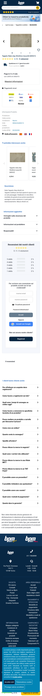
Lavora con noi (12, 595)
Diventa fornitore (12, 603)
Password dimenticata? (21, 309)
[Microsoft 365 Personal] (21, 18)
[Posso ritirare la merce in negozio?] (37, 448)
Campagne (33, 628)
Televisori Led (33, 641)
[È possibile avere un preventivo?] (37, 478)
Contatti (12, 588)
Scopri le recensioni (33, 12)
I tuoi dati (33, 588)
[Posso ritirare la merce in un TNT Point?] (37, 469)
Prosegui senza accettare (14, 687)
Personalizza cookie (23, 682)
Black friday (33, 631)
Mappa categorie (12, 625)
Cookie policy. (17, 677)
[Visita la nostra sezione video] (31, 539)
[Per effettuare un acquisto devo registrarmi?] (37, 388)
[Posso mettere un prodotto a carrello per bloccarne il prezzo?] (37, 420)
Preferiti (33, 590)
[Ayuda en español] (20, 134)
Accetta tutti (9, 682)
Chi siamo (12, 585)
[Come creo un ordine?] (37, 428)
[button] (3, 41)
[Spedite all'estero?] (37, 441)
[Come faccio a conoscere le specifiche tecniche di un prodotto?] (37, 411)
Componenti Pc (33, 643)
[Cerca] (37, 8)
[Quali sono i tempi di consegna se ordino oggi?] (37, 403)
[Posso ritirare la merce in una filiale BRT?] (37, 461)
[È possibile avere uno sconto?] (37, 491)
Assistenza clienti (33, 595)
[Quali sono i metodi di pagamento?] (37, 497)
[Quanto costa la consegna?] (37, 435)
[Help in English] (25, 134)
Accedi (33, 585)
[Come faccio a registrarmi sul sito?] (37, 396)
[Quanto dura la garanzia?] (37, 503)
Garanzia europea (12, 638)
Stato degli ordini (33, 593)
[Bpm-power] (21, 3)
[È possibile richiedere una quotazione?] (37, 484)
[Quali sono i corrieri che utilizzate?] (37, 454)
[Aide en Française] (30, 134)
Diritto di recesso (12, 641)
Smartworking (33, 633)
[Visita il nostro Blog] (10, 539)
